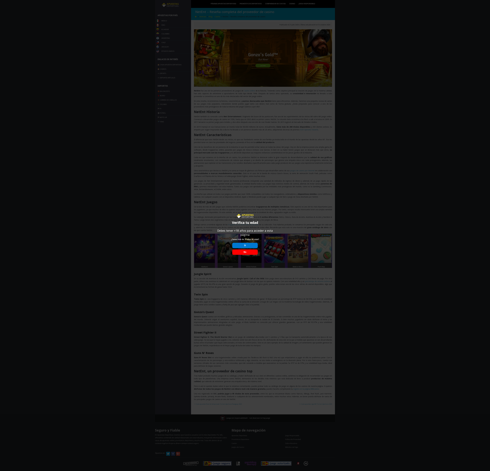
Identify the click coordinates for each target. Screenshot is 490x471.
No (245, 252)
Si (245, 245)
